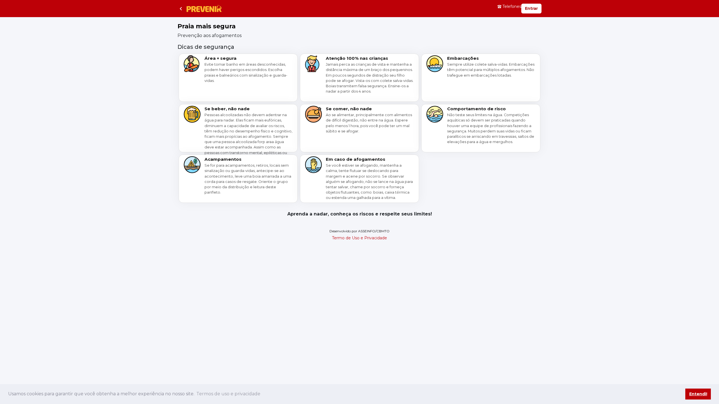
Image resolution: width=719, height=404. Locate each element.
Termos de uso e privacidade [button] (228, 393)
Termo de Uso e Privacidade (359, 237)
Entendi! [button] (698, 393)
